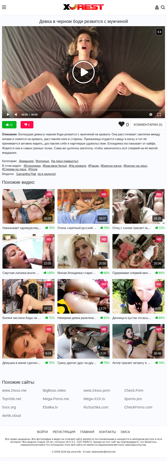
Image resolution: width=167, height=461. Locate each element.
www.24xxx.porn (97, 390)
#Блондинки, (32, 165)
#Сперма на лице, (14, 169)
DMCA (125, 432)
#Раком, (93, 165)
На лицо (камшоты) (64, 161)
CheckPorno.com (138, 407)
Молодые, (43, 161)
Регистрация (64, 432)
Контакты (107, 432)
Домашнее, (26, 161)
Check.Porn (133, 390)
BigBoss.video (54, 390)
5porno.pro (133, 399)
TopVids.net (11, 399)
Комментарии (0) (148, 124)
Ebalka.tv (50, 407)
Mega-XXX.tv (94, 399)
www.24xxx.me (14, 390)
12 (11, 125)
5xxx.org (9, 407)
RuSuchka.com (96, 407)
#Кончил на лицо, (135, 165)
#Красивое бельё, (55, 165)
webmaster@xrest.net (103, 451)
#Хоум (32, 169)
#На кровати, (78, 165)
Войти (42, 432)
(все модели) (46, 174)
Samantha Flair (26, 174)
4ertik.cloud (11, 416)
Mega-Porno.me (56, 399)
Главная (87, 432)
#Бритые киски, (111, 165)
